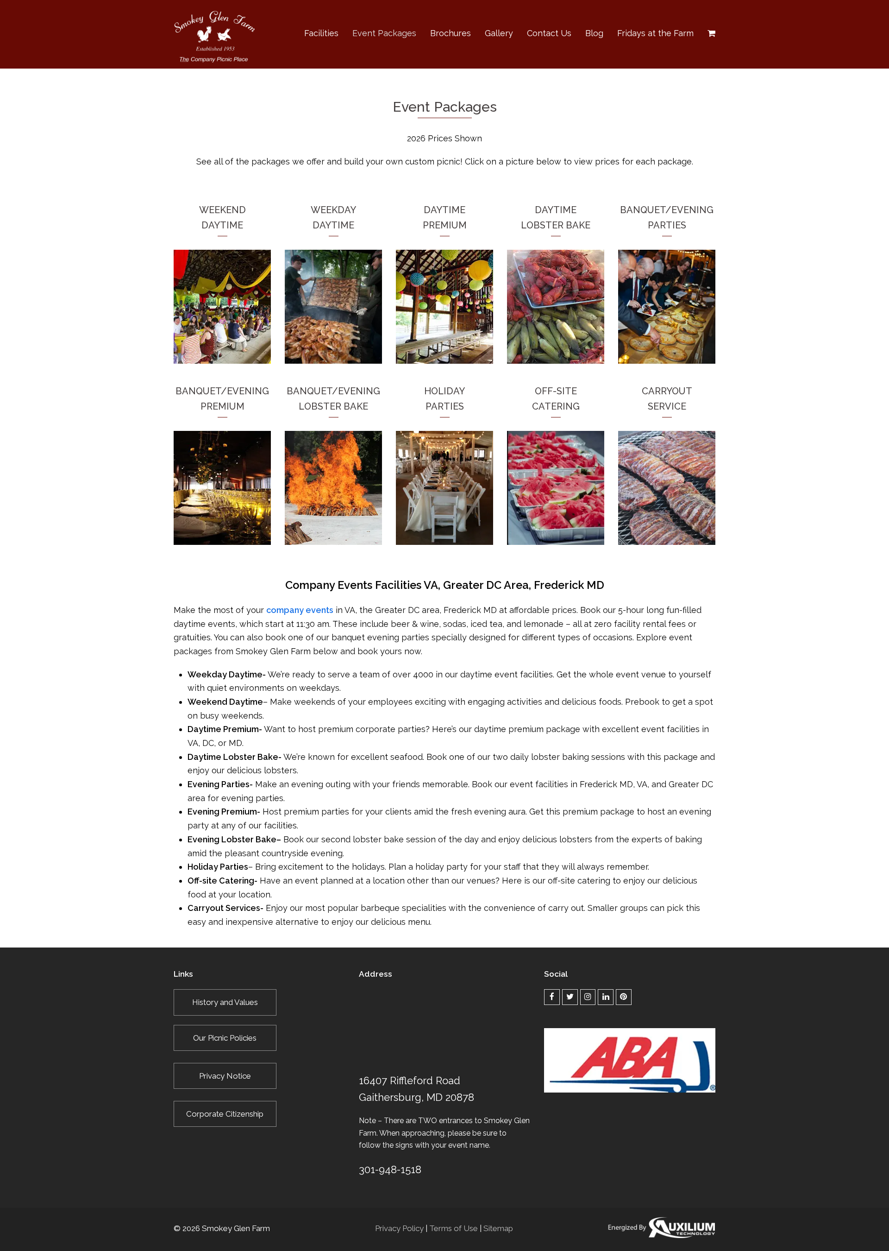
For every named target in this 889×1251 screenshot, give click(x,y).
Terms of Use (453, 1228)
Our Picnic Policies (225, 1037)
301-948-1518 (390, 1169)
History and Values (225, 1002)
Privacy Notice (225, 1075)
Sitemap (498, 1228)
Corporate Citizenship (224, 1113)
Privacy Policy (399, 1228)
